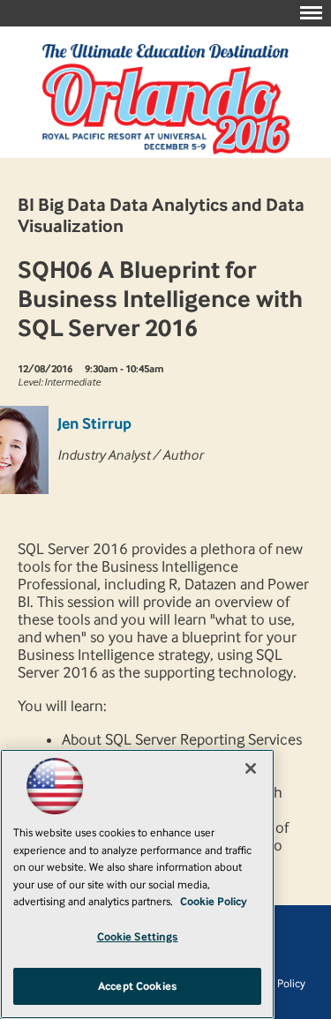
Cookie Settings (137, 936)
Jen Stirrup (94, 423)
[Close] (250, 768)
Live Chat (295, 983)
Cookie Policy (213, 901)
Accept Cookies (137, 986)
